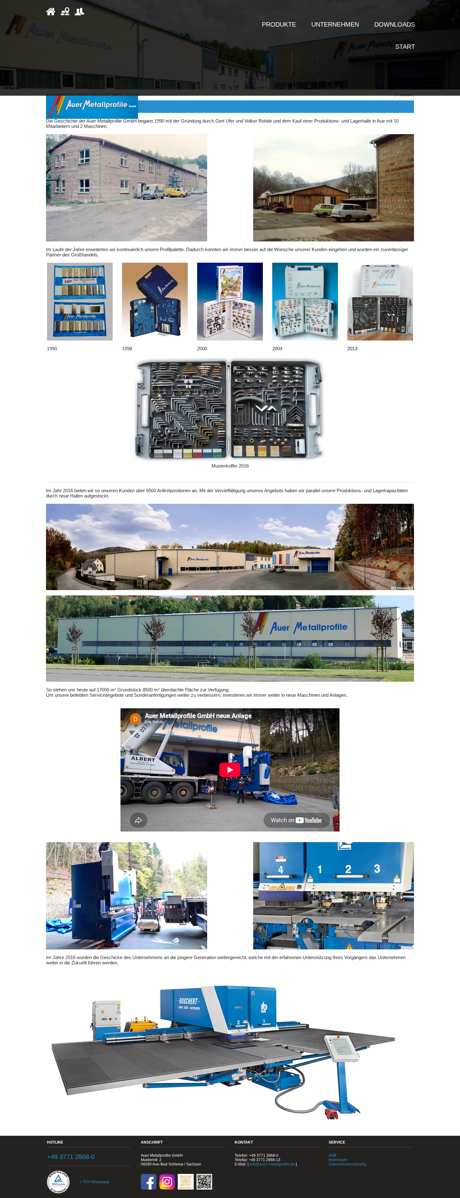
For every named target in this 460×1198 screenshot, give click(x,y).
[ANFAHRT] (65, 15)
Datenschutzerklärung (347, 1164)
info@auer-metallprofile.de (272, 1164)
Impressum (338, 1160)
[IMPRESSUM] (79, 15)
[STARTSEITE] (50, 15)
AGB (332, 1155)
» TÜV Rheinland (94, 1182)
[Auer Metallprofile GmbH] (92, 107)
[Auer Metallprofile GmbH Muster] (80, 338)
